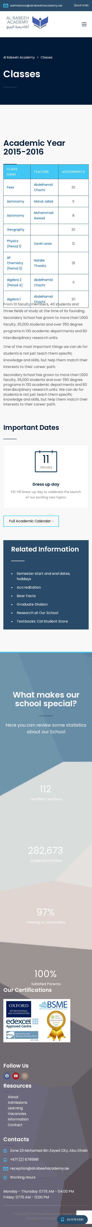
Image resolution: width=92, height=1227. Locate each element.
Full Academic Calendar (30, 521)
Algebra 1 (14, 299)
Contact (15, 1125)
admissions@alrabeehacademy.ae (36, 5)
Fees (10, 187)
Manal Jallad (43, 201)
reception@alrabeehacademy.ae (39, 1168)
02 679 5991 (75, 1219)
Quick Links (81, 5)
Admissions (17, 1102)
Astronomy (15, 201)
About (13, 1097)
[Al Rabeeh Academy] (26, 24)
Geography (15, 229)
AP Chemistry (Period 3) (15, 263)
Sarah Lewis (43, 243)
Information (18, 1119)
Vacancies (17, 1114)
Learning (15, 1108)
